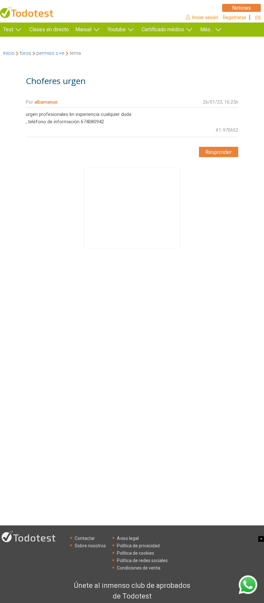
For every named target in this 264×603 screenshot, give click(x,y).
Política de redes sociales (142, 560)
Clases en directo (49, 29)
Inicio (8, 53)
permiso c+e (50, 53)
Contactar (85, 538)
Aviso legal (128, 538)
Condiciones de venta (138, 567)
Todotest (32, 12)
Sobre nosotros (90, 545)
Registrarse (234, 17)
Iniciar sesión (205, 17)
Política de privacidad (138, 545)
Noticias (241, 8)
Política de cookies (135, 553)
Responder (218, 151)
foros (25, 53)
